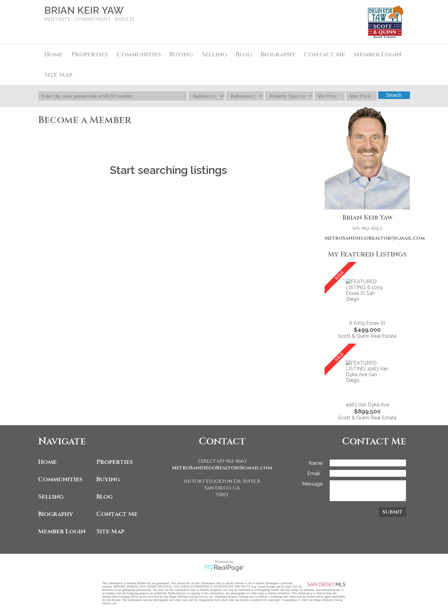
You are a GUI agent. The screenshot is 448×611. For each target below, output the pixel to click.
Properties (114, 462)
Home (53, 54)
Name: (316, 463)
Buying (181, 54)
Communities (60, 479)
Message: (312, 484)
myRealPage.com (224, 568)
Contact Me (324, 54)
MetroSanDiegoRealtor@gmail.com (367, 238)
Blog (104, 497)
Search (394, 95)
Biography (55, 514)
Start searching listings (168, 170)
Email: (314, 473)
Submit (392, 512)
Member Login (62, 531)
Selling (51, 497)
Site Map (58, 75)
